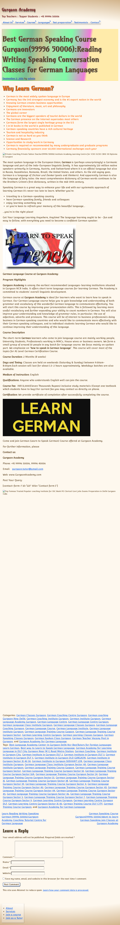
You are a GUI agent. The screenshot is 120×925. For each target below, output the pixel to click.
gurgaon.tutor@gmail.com (27, 469)
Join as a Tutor (14, 918)
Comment (8, 857)
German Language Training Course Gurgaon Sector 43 (76, 787)
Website (7, 873)
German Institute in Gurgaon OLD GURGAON (60, 757)
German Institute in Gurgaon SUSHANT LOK (57, 761)
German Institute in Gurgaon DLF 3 (84, 754)
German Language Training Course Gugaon (49, 731)
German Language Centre (52, 722)
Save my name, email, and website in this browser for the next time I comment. (46, 878)
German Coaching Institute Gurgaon (47, 718)
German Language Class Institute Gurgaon (27, 725)
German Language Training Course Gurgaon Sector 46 (38, 794)
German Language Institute (72, 728)
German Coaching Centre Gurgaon (67, 715)
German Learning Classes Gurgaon (83, 735)
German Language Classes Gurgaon (74, 725)
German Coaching (85, 751)
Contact (95, 22)
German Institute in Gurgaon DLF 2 (42, 754)
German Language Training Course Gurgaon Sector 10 (53, 771)
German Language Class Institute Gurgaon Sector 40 (55, 764)
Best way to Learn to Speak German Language (48, 748)
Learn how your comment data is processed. (66, 890)
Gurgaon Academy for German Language (43, 741)
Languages (44, 22)
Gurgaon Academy (18, 9)
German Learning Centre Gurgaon (41, 735)
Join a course (13, 914)
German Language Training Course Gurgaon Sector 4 (55, 784)
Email (6, 867)
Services (19, 22)
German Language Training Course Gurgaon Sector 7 (54, 797)
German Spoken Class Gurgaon (53, 738)
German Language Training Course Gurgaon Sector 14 (66, 774)
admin (31, 78)
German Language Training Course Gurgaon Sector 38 (37, 780)
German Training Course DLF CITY (83, 803)
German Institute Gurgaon (85, 718)
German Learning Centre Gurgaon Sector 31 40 (35, 803)
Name (6, 862)
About (9, 908)
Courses (31, 22)
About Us (8, 22)
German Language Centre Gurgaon (88, 722)
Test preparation (62, 22)
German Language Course (40, 728)
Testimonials (81, 22)
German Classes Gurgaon (31, 715)
